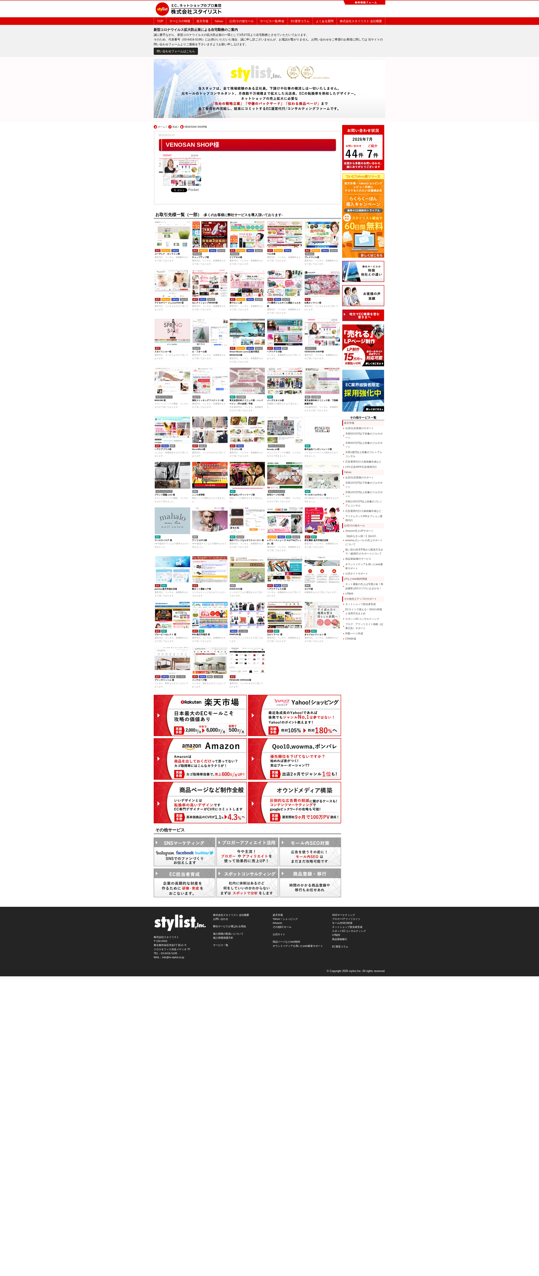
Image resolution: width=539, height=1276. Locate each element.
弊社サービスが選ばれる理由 (229, 926)
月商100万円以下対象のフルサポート (364, 484)
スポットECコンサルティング (362, 618)
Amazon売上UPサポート (359, 530)
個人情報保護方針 (223, 937)
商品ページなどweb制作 (286, 941)
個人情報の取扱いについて (228, 933)
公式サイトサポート (356, 573)
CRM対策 (350, 638)
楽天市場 (202, 21)
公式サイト (279, 934)
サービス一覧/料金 (272, 21)
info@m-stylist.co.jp (173, 957)
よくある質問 (325, 21)
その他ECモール (282, 927)
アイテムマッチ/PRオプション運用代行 (363, 518)
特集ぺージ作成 (354, 633)
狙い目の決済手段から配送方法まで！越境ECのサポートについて (364, 551)
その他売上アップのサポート (360, 598)
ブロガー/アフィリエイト (346, 919)
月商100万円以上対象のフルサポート (364, 494)
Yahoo (219, 21)
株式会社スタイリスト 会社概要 (361, 21)
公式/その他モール (241, 21)
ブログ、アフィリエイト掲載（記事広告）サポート (364, 626)
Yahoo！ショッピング (285, 919)
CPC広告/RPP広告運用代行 (361, 467)
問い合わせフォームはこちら (176, 51)
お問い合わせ (220, 919)
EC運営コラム (300, 21)
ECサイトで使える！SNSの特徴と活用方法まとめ (363, 611)
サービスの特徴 (179, 21)
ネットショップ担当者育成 (360, 604)
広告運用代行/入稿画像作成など (363, 461)
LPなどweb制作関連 (355, 578)
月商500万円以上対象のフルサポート (364, 444)
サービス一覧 (220, 945)
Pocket (193, 190)
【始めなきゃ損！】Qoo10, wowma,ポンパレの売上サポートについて (364, 540)
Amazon (277, 923)
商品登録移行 (339, 939)
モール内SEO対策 (342, 923)
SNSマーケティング (343, 915)
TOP (160, 21)
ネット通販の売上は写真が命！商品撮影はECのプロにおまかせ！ (364, 586)
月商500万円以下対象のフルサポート (364, 435)
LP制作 (349, 593)
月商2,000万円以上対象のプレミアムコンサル (363, 503)
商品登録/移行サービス (358, 558)
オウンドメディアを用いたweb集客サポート (364, 566)
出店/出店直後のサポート (359, 428)
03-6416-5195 (169, 953)
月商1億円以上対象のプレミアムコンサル (363, 454)
